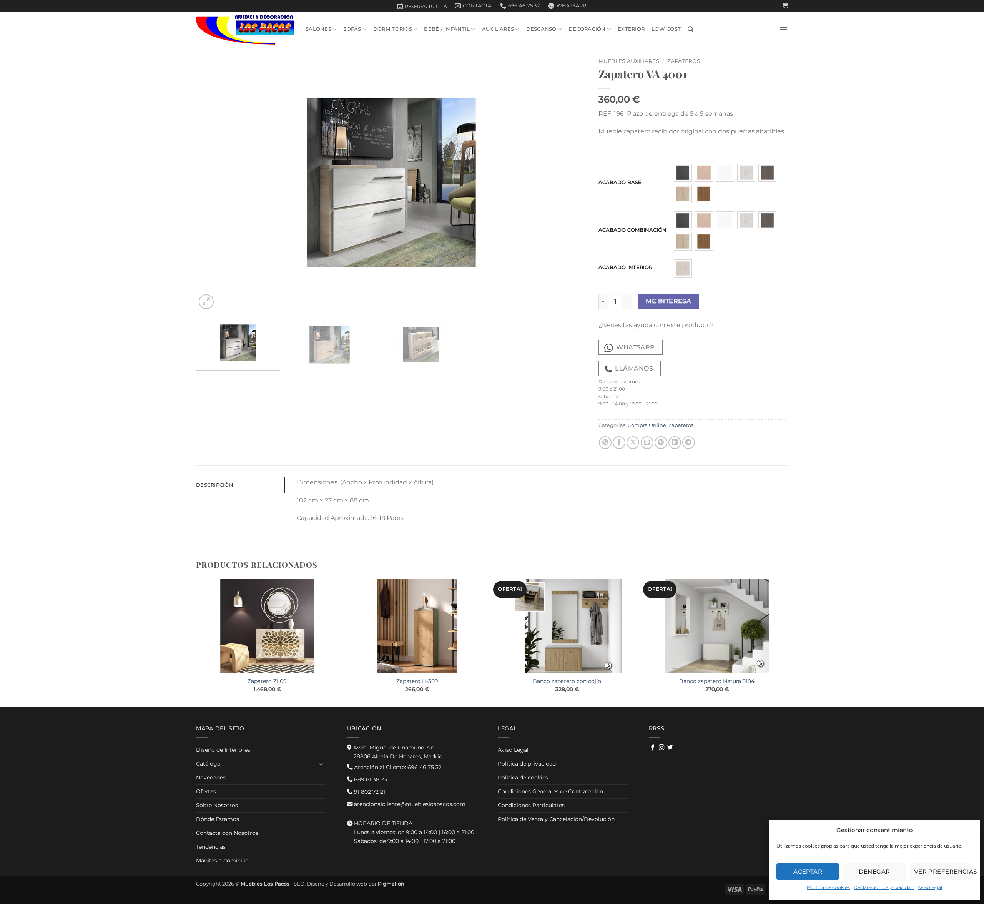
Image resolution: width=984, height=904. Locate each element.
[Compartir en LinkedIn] (674, 442)
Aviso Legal (513, 749)
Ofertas (206, 791)
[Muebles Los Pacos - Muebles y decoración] (245, 29)
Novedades (211, 777)
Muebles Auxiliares (628, 61)
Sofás (352, 29)
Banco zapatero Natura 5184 (717, 681)
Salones (318, 29)
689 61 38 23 (369, 779)
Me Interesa (668, 301)
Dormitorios (392, 29)
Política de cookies (828, 887)
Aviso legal (930, 887)
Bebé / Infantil (447, 29)
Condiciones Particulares (531, 805)
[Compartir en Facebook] (619, 442)
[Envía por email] (647, 442)
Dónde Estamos (217, 819)
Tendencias (211, 846)
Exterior (631, 29)
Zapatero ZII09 (267, 681)
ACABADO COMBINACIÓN (632, 230)
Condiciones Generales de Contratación (550, 791)
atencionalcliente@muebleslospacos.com (408, 804)
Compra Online (647, 425)
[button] (785, 6)
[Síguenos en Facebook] (653, 748)
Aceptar (807, 871)
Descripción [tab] (214, 485)
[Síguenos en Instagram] (662, 748)
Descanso (541, 29)
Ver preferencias (943, 871)
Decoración (587, 29)
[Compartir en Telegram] (688, 442)
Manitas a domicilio (222, 860)
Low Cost (666, 29)
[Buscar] (690, 29)
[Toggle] (321, 764)
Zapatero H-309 (417, 681)
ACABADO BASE (620, 182)
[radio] (682, 172)
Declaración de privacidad (884, 887)
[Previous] (214, 182)
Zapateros (683, 61)
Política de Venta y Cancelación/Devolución (556, 819)
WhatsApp (635, 347)
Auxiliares (498, 29)
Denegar (874, 871)
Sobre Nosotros (217, 805)
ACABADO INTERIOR (625, 267)
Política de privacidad (527, 763)
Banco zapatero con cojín (567, 681)
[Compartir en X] (633, 442)
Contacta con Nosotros (227, 832)
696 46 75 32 (397, 767)
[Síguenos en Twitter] (670, 748)
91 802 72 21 (368, 791)
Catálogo (208, 763)
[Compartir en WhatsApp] (605, 442)
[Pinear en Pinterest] (661, 442)
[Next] (569, 182)
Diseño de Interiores (223, 749)
